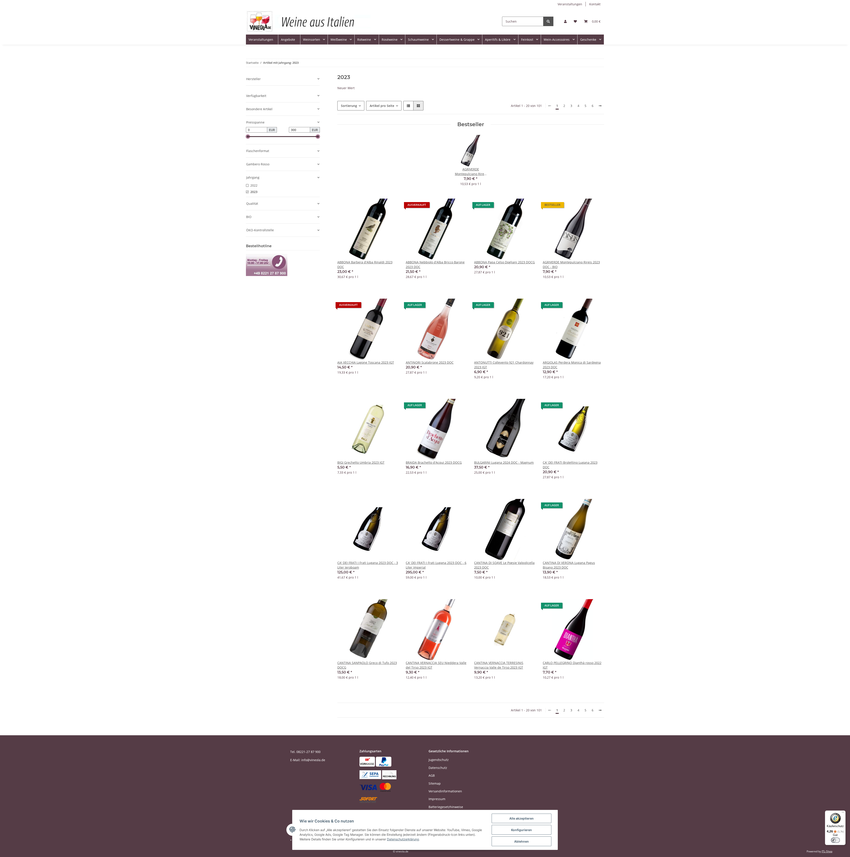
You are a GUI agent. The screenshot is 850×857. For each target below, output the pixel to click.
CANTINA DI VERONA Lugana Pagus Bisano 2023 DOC (569, 565)
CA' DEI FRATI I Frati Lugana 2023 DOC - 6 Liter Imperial (436, 565)
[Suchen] (548, 21)
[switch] (835, 840)
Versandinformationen (445, 791)
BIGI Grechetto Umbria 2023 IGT (360, 462)
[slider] (248, 136)
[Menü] (843, 813)
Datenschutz (438, 768)
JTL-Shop (827, 851)
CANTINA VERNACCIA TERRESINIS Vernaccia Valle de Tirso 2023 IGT (498, 665)
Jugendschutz (439, 760)
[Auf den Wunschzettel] (391, 206)
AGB (432, 775)
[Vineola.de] (308, 21)
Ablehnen (521, 841)
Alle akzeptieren (521, 818)
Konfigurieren (521, 830)
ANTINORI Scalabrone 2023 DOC (430, 362)
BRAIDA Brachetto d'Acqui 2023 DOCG (434, 462)
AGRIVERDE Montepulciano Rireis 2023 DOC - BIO (571, 264)
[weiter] (600, 106)
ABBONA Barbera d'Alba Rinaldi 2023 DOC (364, 264)
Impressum (437, 799)
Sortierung (349, 106)
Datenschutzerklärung (403, 839)
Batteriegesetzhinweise (446, 807)
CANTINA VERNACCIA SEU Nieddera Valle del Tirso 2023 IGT (436, 665)
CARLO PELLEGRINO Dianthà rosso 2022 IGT (572, 665)
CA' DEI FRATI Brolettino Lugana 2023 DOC (570, 464)
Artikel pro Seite (382, 106)
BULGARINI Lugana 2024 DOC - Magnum (504, 462)
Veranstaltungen (570, 4)
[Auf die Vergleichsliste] (379, 206)
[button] (565, 21)
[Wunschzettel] (575, 21)
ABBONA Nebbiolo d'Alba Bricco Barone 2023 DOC (435, 264)
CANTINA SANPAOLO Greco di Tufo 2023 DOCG (367, 665)
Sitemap (435, 783)
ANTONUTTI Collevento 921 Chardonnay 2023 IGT (503, 364)
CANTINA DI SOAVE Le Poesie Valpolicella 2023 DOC (504, 565)
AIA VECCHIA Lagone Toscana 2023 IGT (365, 362)
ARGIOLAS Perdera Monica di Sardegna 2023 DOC (572, 364)
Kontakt (595, 4)
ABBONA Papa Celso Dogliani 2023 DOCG (504, 262)
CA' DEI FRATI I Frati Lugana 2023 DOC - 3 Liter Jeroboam (367, 565)
